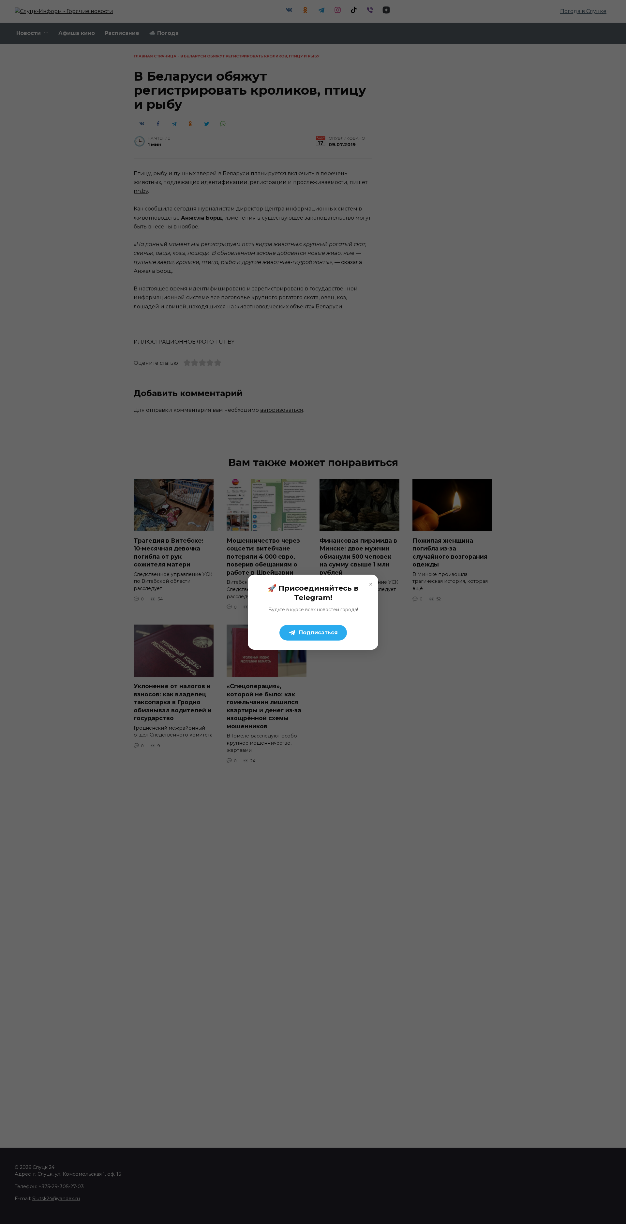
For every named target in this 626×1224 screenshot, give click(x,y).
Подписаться (318, 632)
